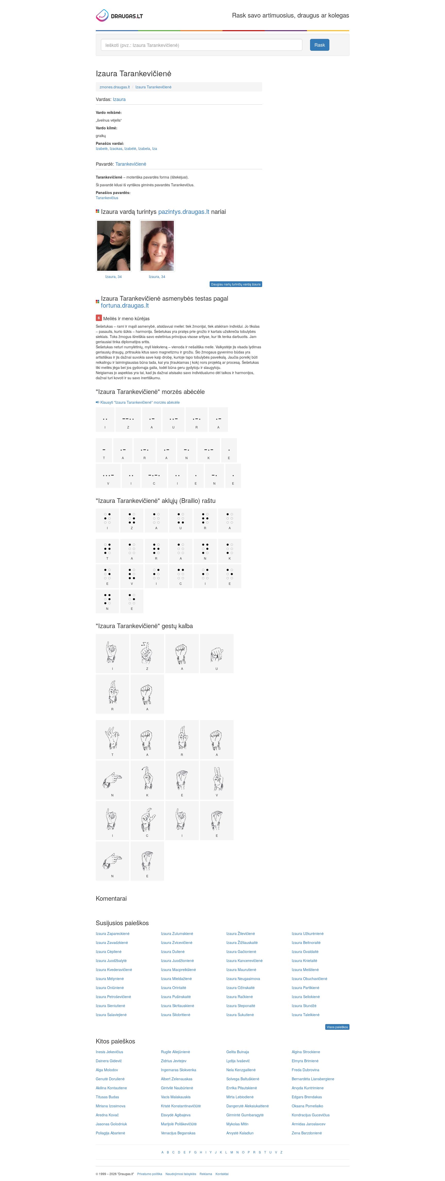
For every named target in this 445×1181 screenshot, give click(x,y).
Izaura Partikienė (305, 987)
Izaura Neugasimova (243, 978)
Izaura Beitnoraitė (306, 942)
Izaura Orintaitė (173, 987)
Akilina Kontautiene (111, 1087)
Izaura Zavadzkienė (112, 942)
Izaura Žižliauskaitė (242, 942)
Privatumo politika (149, 1173)
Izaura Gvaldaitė (305, 951)
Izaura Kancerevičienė (244, 960)
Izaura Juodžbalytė (111, 960)
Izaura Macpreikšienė (178, 969)
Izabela (144, 148)
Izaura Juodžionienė (177, 960)
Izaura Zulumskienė (177, 933)
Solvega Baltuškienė (242, 1078)
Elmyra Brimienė (305, 1060)
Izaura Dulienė (173, 951)
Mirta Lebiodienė (240, 1096)
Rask (319, 44)
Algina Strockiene (306, 1051)
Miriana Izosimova (110, 1105)
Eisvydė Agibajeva (176, 1114)
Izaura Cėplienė (109, 951)
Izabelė (102, 148)
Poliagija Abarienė (110, 1132)
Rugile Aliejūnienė (175, 1051)
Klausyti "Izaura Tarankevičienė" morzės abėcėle (139, 402)
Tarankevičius (107, 197)
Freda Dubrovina (305, 1069)
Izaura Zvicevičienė (176, 942)
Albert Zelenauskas (176, 1078)
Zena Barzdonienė (307, 1132)
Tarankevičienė (130, 163)
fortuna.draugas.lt (125, 304)
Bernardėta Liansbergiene (313, 1078)
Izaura (119, 99)
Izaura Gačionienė (241, 951)
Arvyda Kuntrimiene (308, 1087)
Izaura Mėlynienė (110, 978)
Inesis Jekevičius (109, 1051)
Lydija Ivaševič (238, 1060)
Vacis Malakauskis (176, 1096)
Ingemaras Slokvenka (178, 1069)
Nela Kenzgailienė (241, 1069)
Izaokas (116, 148)
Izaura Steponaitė (240, 1005)
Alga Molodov (107, 1069)
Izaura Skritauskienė (177, 1005)
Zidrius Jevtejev (173, 1060)
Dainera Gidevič (109, 1060)
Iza (154, 148)
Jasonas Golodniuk (111, 1123)
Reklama (206, 1173)
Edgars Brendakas (307, 1096)
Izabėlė (130, 148)
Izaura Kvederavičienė (114, 969)
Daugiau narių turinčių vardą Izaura (236, 284)
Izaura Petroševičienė (113, 996)
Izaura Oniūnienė (110, 987)
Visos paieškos (337, 1027)
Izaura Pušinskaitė (176, 996)
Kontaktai (222, 1173)
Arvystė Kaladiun (240, 1132)
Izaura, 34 (113, 276)
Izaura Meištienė (305, 969)
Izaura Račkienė (239, 996)
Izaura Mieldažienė (176, 978)
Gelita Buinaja (237, 1051)
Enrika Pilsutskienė (241, 1087)
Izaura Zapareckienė (113, 933)
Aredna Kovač (107, 1114)
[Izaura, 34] (114, 246)
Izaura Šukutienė (240, 1014)
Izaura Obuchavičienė (309, 978)
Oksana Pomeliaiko (307, 1105)
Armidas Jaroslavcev (309, 1123)
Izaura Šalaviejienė (111, 1014)
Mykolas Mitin (237, 1123)
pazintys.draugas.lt (183, 211)
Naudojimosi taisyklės (181, 1173)
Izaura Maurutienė (241, 969)
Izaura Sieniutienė (110, 1005)
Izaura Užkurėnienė (308, 933)
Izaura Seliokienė (306, 996)
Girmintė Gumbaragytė (245, 1114)
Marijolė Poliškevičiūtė (179, 1123)
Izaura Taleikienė (306, 1014)
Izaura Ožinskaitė (240, 987)
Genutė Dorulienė (110, 1078)
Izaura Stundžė (304, 1005)
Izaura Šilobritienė (175, 1014)
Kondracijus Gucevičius (311, 1114)
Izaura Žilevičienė (240, 933)
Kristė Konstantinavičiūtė (181, 1105)
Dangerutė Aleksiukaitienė (247, 1105)
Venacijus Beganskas (178, 1132)
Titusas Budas (107, 1096)
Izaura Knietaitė (304, 960)
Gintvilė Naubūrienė (177, 1087)
